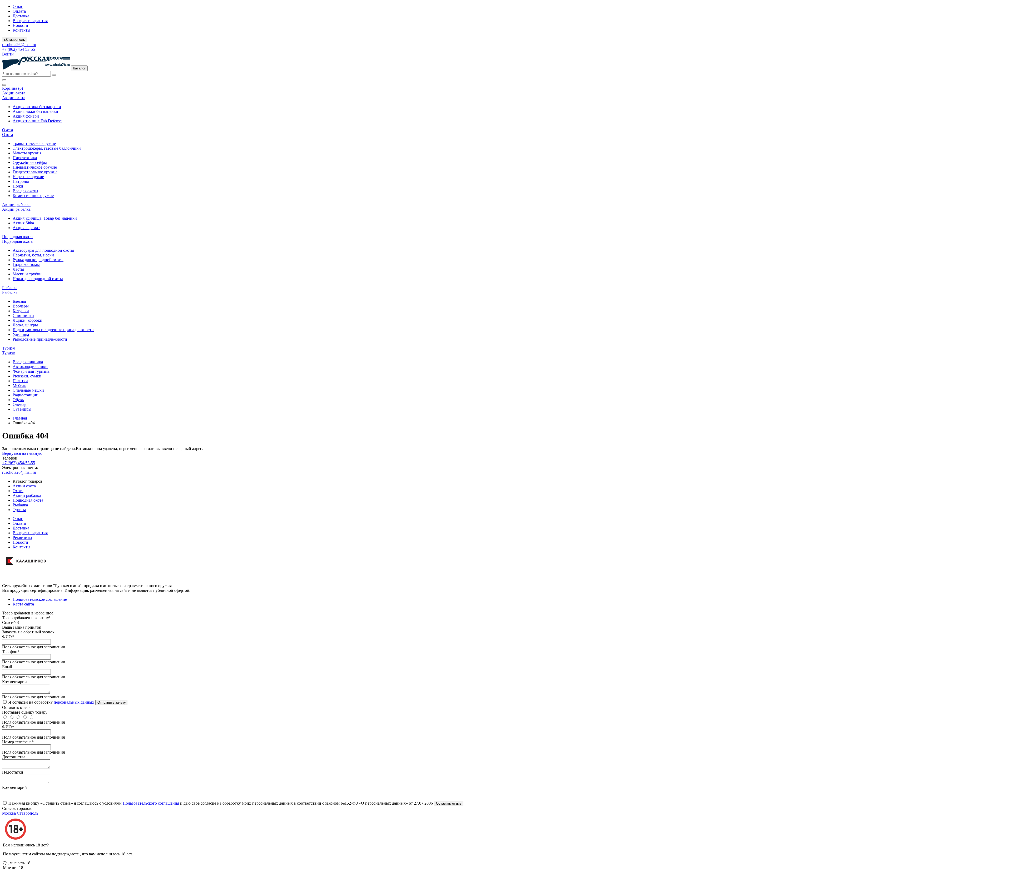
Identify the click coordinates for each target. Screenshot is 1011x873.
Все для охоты (25, 191)
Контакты (21, 30)
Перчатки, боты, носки (33, 255)
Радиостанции (25, 395)
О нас (18, 6)
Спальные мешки (28, 390)
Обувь (18, 399)
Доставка (21, 16)
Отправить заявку (111, 702)
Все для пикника (28, 362)
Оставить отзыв (448, 803)
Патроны (21, 181)
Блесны (19, 301)
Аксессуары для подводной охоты (43, 250)
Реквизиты (22, 537)
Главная (20, 418)
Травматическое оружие (34, 143)
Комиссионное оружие (33, 195)
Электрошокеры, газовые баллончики (47, 148)
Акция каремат (26, 227)
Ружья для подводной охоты (38, 260)
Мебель (19, 385)
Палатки (20, 381)
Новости (20, 25)
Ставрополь (27, 813)
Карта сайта (23, 604)
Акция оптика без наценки (37, 106)
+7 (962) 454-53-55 (18, 49)
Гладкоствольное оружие (35, 172)
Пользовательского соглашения (151, 803)
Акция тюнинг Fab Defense (37, 121)
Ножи (18, 186)
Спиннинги (23, 315)
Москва (9, 813)
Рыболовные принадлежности (40, 339)
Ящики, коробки (27, 320)
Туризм (19, 509)
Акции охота (24, 486)
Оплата (19, 11)
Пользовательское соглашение (40, 599)
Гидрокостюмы (26, 264)
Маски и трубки (27, 274)
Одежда (20, 404)
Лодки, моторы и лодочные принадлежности (53, 329)
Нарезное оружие (28, 176)
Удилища (21, 334)
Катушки (21, 311)
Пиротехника (25, 157)
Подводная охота (28, 500)
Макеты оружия (27, 153)
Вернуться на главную (22, 453)
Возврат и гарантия (30, 20)
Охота (18, 490)
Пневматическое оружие (35, 167)
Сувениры (22, 409)
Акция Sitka (23, 223)
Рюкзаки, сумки (27, 376)
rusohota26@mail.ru (19, 44)
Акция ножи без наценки (35, 111)
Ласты (18, 269)
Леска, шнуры (25, 325)
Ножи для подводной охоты (38, 278)
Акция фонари (26, 116)
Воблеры (21, 306)
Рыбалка (20, 505)
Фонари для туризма (31, 371)
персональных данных (74, 702)
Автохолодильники (30, 366)
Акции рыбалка (27, 495)
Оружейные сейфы (30, 162)
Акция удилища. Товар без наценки (45, 218)
